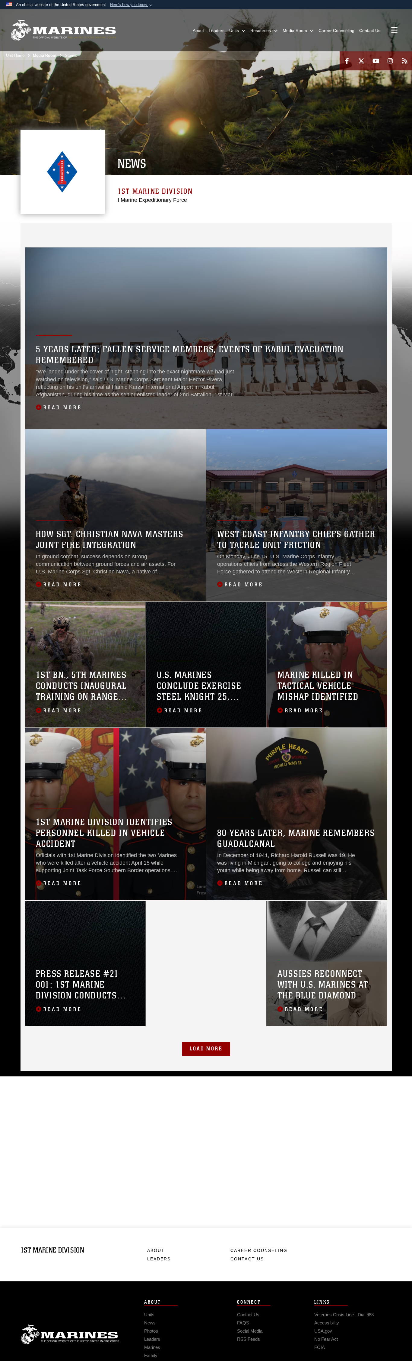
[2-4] (187, 231)
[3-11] (305, 231)
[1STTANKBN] (371, 231)
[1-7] (214, 231)
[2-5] (161, 231)
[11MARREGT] (266, 231)
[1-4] (122, 231)
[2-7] (227, 231)
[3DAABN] (30, 239)
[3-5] (174, 231)
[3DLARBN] (56, 239)
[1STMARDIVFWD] (43, 231)
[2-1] (95, 231)
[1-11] (279, 231)
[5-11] (319, 231)
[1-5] (148, 231)
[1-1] (82, 231)
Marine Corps (70, 1334)
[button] (132, 5)
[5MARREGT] (135, 231)
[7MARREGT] (200, 231)
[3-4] (253, 231)
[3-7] (240, 231)
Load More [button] (206, 1048)
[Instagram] (390, 60)
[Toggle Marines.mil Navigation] (394, 30)
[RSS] (405, 60)
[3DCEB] (43, 239)
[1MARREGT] (69, 231)
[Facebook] (347, 60)
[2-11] (292, 231)
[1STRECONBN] (358, 231)
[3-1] (109, 231)
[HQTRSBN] (56, 231)
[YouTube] (376, 60)
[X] (361, 60)
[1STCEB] (332, 231)
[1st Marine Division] (63, 30)
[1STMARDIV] (30, 231)
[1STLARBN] (345, 231)
